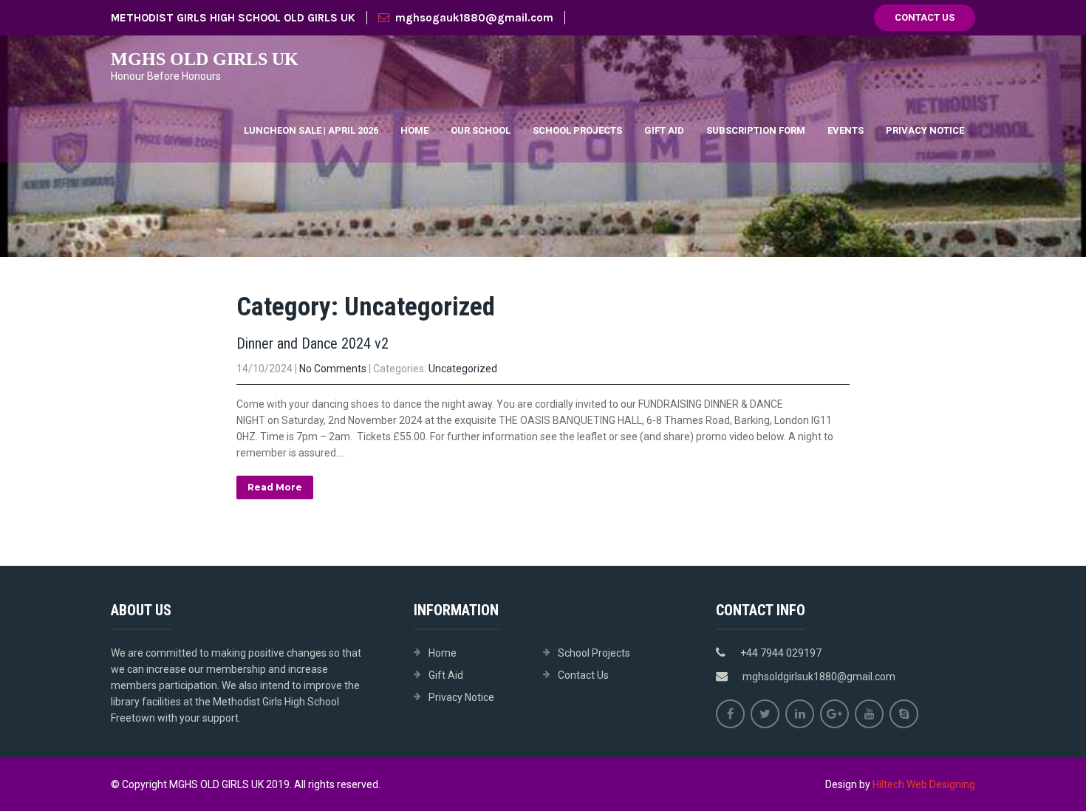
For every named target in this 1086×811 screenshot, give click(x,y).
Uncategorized (462, 368)
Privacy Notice (925, 130)
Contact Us (924, 17)
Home (414, 130)
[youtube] (869, 713)
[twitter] (765, 713)
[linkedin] (799, 713)
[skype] (903, 713)
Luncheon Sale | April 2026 (311, 130)
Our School (480, 130)
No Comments (332, 368)
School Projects (577, 130)
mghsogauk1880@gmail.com (474, 17)
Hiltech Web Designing (923, 784)
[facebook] (730, 713)
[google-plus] (834, 713)
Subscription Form (755, 130)
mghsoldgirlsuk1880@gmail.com (818, 676)
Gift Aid (664, 130)
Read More (274, 487)
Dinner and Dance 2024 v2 (312, 343)
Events (845, 130)
